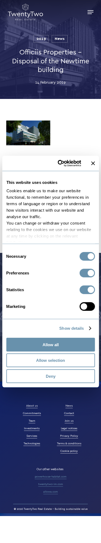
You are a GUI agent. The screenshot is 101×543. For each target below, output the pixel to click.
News (60, 39)
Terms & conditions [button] (69, 443)
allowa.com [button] (50, 491)
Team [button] (32, 421)
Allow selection (50, 360)
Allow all (51, 344)
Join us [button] (69, 421)
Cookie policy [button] (69, 451)
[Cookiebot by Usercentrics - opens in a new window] (60, 163)
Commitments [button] (32, 413)
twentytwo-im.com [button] (50, 484)
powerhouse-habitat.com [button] (51, 476)
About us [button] (32, 405)
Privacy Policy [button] (69, 436)
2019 (41, 39)
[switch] (87, 273)
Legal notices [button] (69, 428)
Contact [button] (69, 413)
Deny (50, 376)
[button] (90, 12)
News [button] (69, 405)
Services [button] (31, 436)
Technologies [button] (31, 443)
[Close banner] (93, 163)
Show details (71, 328)
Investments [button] (32, 428)
